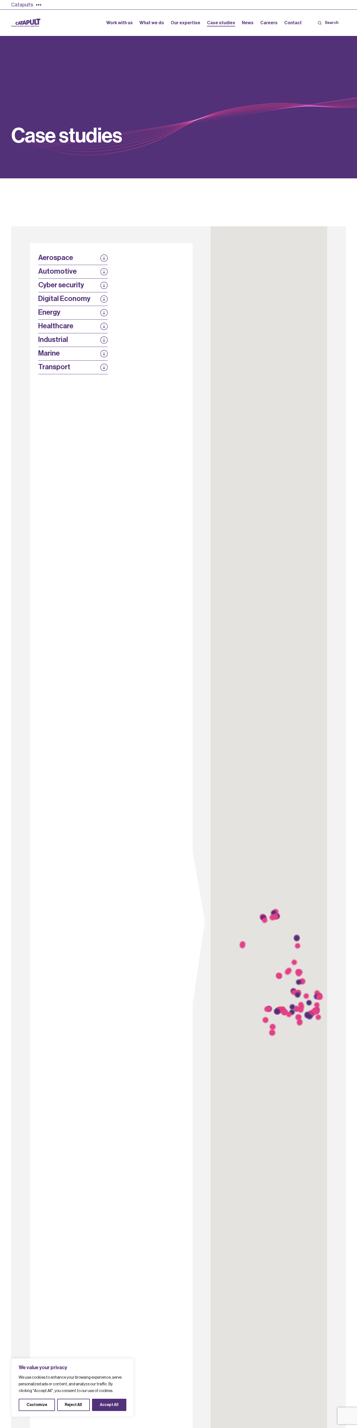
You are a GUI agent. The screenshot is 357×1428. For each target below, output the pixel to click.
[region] (72, 1387)
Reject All (73, 1405)
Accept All (109, 1405)
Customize (36, 1405)
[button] (320, 997)
